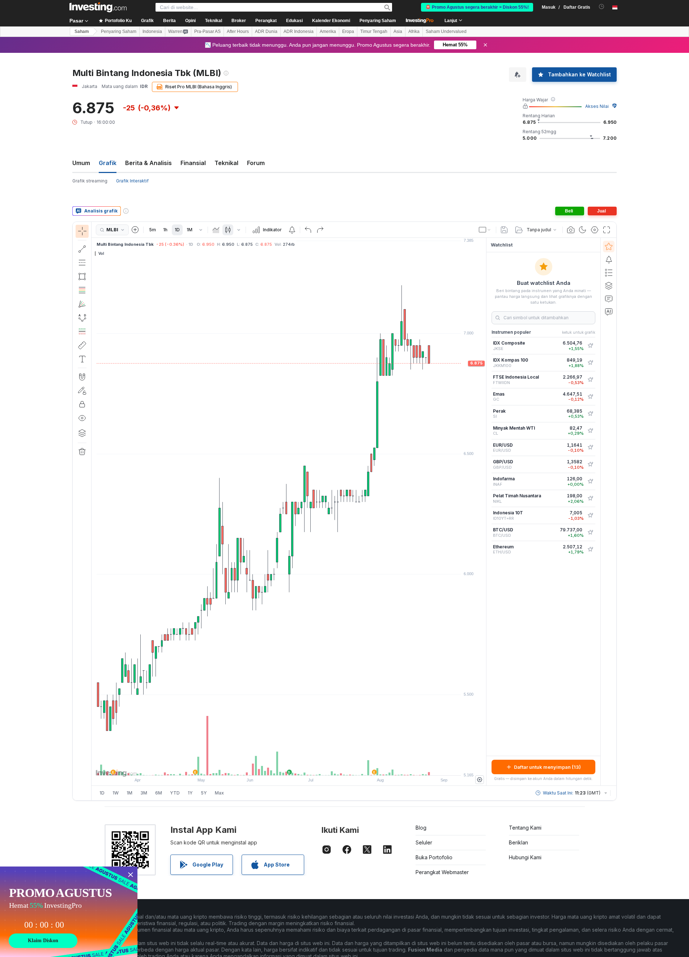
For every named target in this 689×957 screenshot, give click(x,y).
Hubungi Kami (525, 857)
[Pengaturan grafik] (594, 229)
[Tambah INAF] (590, 481)
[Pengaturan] (479, 779)
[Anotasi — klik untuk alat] (82, 359)
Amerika (328, 31)
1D (177, 229)
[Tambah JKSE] (590, 346)
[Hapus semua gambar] (82, 451)
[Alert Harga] (291, 229)
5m (152, 229)
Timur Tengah (373, 31)
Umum (81, 162)
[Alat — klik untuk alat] (82, 345)
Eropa (348, 31)
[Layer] (82, 432)
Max (219, 793)
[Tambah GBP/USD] (590, 464)
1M (189, 229)
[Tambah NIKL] (590, 498)
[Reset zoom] (308, 766)
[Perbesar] (279, 766)
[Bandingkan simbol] (135, 229)
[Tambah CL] (590, 431)
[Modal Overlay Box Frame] (68, 912)
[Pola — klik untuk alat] (82, 317)
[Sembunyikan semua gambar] (82, 418)
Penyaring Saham (378, 20)
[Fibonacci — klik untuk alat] (82, 290)
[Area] (215, 229)
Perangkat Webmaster (442, 872)
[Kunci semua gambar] (82, 404)
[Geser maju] (298, 766)
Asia (398, 31)
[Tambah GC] (590, 397)
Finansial (193, 162)
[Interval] (200, 229)
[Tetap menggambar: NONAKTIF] (82, 390)
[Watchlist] (608, 246)
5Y (204, 793)
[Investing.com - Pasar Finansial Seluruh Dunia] (98, 7)
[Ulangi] (320, 229)
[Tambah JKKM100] (590, 363)
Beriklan (518, 842)
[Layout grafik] (485, 229)
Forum (256, 162)
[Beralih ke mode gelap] (582, 229)
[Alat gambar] (94, 511)
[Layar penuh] (606, 229)
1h (165, 229)
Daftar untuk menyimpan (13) (547, 767)
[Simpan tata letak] (504, 229)
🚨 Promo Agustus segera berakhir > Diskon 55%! (477, 7)
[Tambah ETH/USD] (590, 549)
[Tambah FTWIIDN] (590, 380)
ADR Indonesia (299, 31)
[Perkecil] (269, 766)
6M (158, 793)
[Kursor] (82, 231)
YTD (175, 793)
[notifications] (601, 6)
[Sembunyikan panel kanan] (484, 511)
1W (115, 793)
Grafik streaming (89, 181)
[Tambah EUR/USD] (590, 447)
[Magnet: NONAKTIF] (82, 376)
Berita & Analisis (148, 162)
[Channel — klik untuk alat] (82, 262)
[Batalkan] (308, 229)
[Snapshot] (570, 229)
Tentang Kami (525, 828)
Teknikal (226, 162)
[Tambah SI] (590, 414)
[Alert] (608, 259)
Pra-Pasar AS (207, 31)
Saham (82, 31)
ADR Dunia (266, 31)
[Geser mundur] (289, 766)
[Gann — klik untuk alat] (82, 304)
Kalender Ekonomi (331, 20)
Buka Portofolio (434, 857)
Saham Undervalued (446, 31)
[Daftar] (608, 272)
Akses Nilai (597, 106)
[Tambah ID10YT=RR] (590, 515)
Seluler (424, 842)
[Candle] (227, 229)
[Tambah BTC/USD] (590, 532)
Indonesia (152, 31)
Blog (421, 828)
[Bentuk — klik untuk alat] (82, 276)
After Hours (238, 31)
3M (143, 793)
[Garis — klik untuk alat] (82, 249)
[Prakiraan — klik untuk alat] (82, 331)
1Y (190, 793)
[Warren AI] (608, 311)
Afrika (414, 31)
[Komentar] (608, 298)
